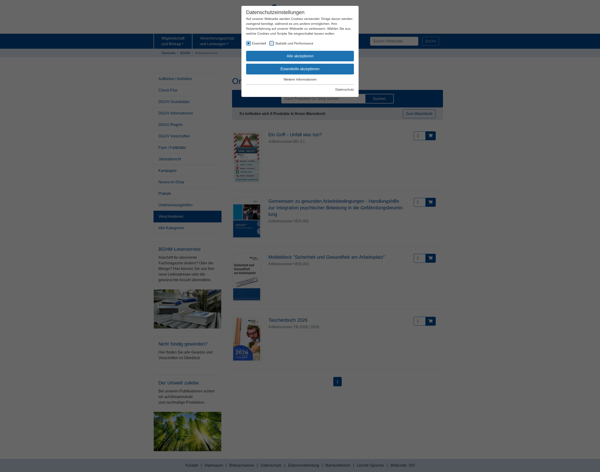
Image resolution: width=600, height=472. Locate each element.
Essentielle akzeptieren (300, 69)
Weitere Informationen (300, 79)
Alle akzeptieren (300, 56)
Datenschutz (344, 89)
